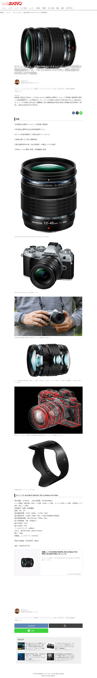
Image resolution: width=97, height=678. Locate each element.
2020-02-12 (24, 81)
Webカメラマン (34, 83)
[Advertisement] (48, 19)
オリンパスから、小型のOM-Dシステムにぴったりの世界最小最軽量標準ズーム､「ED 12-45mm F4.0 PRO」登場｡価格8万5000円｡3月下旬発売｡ (48, 69)
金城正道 (24, 83)
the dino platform (50, 675)
